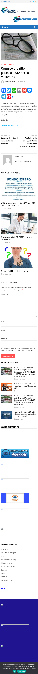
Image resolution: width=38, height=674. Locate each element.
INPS (3, 573)
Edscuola (4, 570)
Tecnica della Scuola (8, 566)
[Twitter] (33, 1)
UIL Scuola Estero (7, 580)
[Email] (36, 1)
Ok (14, 671)
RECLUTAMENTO (9, 64)
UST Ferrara (5, 549)
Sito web (4, 339)
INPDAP (4, 577)
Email (3, 330)
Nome (3, 321)
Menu (6, 27)
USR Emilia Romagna (8, 553)
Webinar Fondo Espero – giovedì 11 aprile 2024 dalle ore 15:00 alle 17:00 (18, 204)
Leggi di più (21, 671)
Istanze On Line (6, 563)
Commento (5, 294)
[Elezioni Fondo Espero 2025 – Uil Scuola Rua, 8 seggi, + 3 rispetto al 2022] (6, 384)
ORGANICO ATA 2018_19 (9, 125)
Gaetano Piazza (10, 81)
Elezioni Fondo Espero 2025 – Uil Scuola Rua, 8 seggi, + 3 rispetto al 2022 (25, 386)
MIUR (3, 556)
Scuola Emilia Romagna (9, 559)
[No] (36, 668)
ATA (2, 64)
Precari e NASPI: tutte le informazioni (14, 271)
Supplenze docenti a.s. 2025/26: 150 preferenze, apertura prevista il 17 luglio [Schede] (25, 414)
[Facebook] (31, 1)
